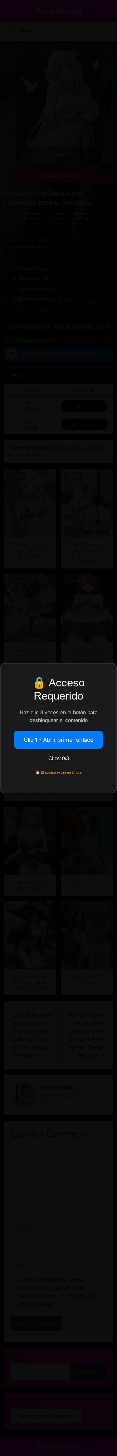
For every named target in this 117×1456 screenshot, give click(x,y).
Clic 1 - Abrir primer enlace (58, 739)
